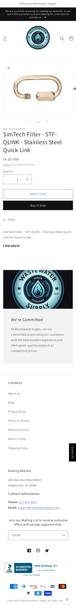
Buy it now (38, 205)
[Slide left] (29, 121)
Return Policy (17, 439)
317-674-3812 (28, 502)
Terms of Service (18, 420)
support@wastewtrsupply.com (39, 507)
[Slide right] (47, 121)
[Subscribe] (63, 535)
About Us (14, 393)
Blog (11, 402)
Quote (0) (72, 452)
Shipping (7, 164)
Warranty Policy (18, 430)
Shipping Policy (18, 448)
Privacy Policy (17, 411)
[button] (5, 38)
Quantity (8, 171)
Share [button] (11, 219)
